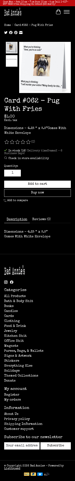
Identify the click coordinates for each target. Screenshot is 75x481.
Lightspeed (12, 468)
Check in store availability (28, 158)
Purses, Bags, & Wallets (23, 351)
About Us (11, 414)
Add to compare (17, 200)
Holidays (12, 371)
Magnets (11, 346)
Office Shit (14, 341)
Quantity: (11, 166)
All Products (15, 296)
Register (11, 395)
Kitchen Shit (15, 336)
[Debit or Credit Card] (46, 475)
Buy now (37, 193)
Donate (10, 381)
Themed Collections (21, 376)
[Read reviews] (17, 142)
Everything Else (18, 366)
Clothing (12, 321)
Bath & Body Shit (18, 301)
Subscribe (55, 445)
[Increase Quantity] (17, 173)
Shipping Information (23, 424)
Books (9, 306)
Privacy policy (17, 419)
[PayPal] (26, 475)
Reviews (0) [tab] (41, 219)
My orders (12, 400)
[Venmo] (40, 475)
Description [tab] (17, 219)
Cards (9, 316)
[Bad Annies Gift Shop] (12, 11)
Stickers (11, 361)
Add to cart (37, 184)
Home (7, 25)
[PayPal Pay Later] (33, 475)
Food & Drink (15, 326)
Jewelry (10, 331)
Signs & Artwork (18, 356)
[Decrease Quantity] (8, 173)
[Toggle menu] (66, 12)
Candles (11, 311)
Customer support (19, 429)
